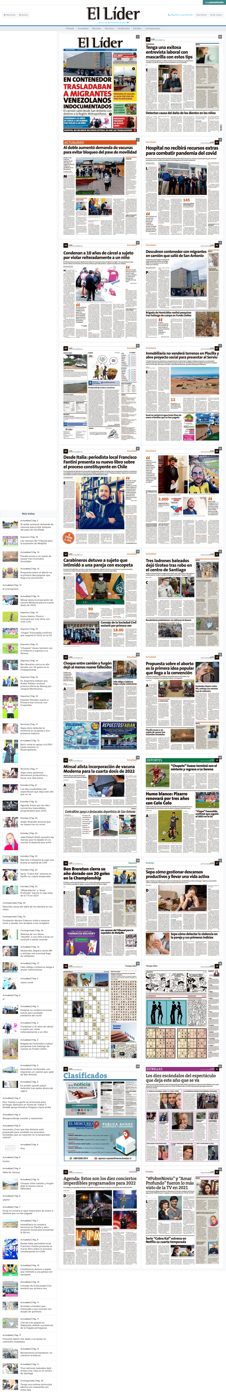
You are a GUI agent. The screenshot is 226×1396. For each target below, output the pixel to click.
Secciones (11, 15)
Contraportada (152, 28)
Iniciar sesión (216, 15)
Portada (70, 28)
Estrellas (137, 28)
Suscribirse (201, 15)
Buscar (24, 15)
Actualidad (83, 28)
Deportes (96, 28)
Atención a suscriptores (181, 15)
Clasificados (123, 28)
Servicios (109, 28)
